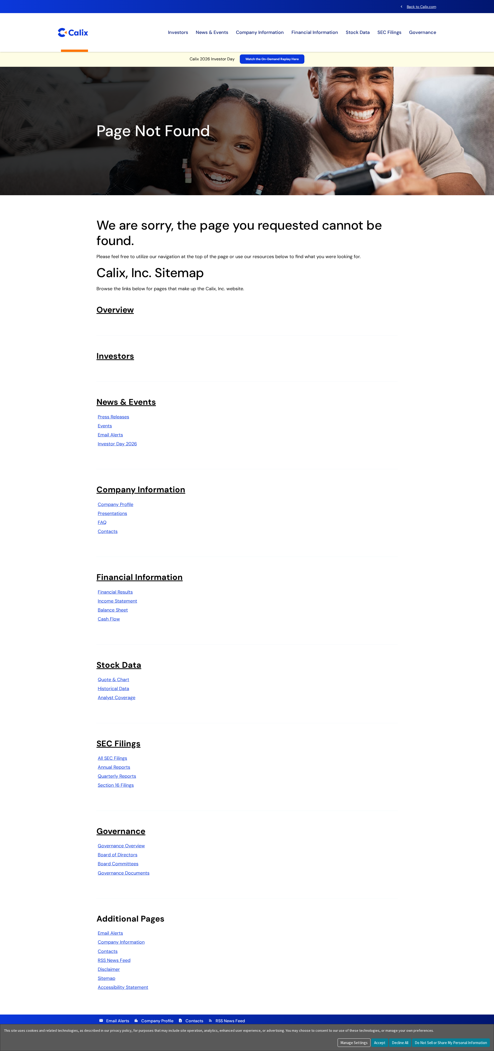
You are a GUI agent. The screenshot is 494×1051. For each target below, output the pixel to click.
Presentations (112, 513)
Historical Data (113, 689)
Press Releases (113, 417)
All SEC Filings (112, 758)
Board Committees (118, 864)
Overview (115, 309)
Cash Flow (109, 619)
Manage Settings (354, 1042)
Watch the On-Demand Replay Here (272, 59)
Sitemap (106, 978)
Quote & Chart (113, 680)
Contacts (108, 531)
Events (105, 426)
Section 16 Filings (116, 785)
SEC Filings (389, 32)
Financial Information (315, 32)
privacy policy (120, 1030)
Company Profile (115, 504)
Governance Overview (121, 846)
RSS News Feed (114, 960)
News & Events (212, 32)
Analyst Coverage (116, 698)
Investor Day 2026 (117, 444)
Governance (422, 32)
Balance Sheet (113, 610)
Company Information (260, 32)
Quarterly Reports (117, 776)
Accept (379, 1042)
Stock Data (358, 32)
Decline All (400, 1042)
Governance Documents (123, 873)
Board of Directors (117, 855)
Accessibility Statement (123, 987)
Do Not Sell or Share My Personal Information (451, 1042)
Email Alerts (110, 435)
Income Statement (117, 601)
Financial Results (115, 592)
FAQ (102, 522)
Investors (178, 32)
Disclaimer (109, 969)
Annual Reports (114, 767)
